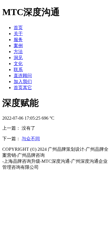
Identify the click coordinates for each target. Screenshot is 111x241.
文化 (18, 63)
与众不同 (31, 138)
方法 (18, 51)
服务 (18, 39)
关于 (18, 33)
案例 (18, 45)
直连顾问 (23, 75)
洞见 (18, 57)
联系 (18, 69)
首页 (18, 27)
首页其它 (23, 87)
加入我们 (23, 81)
